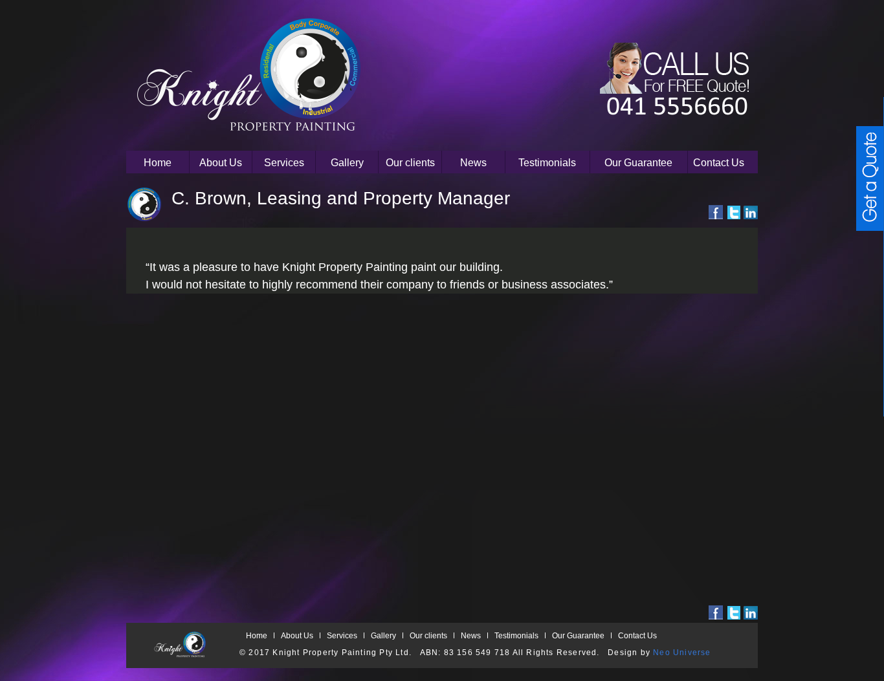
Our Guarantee (638, 162)
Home (157, 162)
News (473, 162)
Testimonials (547, 162)
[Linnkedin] (751, 212)
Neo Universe (682, 652)
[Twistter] (733, 212)
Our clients (410, 162)
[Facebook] (716, 212)
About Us (220, 162)
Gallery (347, 162)
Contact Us (718, 162)
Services (284, 162)
